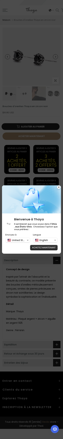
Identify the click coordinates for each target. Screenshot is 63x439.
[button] (17, 240)
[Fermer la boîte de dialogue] (59, 187)
